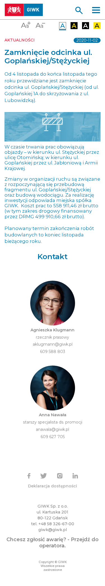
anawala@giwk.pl (52, 429)
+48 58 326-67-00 (56, 523)
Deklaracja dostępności (52, 486)
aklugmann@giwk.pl (53, 344)
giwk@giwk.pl (52, 529)
